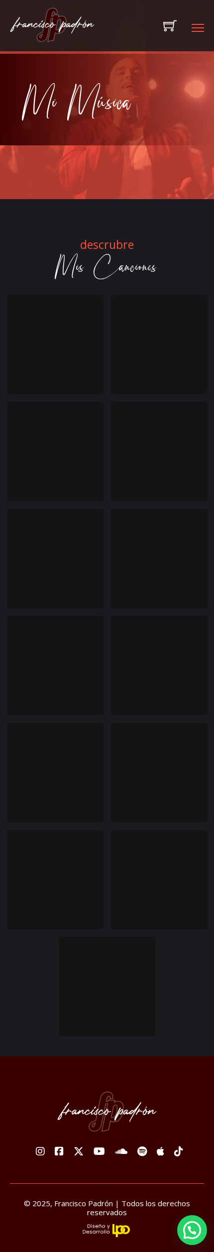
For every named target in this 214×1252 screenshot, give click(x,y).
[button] (192, 1230)
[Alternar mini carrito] (170, 25)
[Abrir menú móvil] (198, 28)
